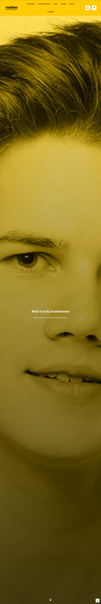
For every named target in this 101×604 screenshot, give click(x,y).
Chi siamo (31, 4)
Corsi (55, 4)
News (71, 4)
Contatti (50, 12)
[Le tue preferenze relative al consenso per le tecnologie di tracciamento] (97, 600)
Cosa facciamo (44, 4)
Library (63, 4)
